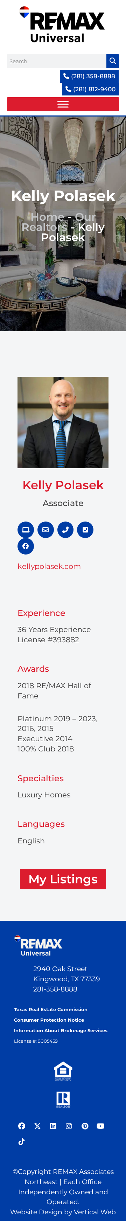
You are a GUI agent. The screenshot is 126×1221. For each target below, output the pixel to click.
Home (47, 217)
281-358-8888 (55, 989)
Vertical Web (95, 1212)
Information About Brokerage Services (60, 1030)
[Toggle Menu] (63, 104)
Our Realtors (58, 222)
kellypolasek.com (49, 566)
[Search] (112, 61)
